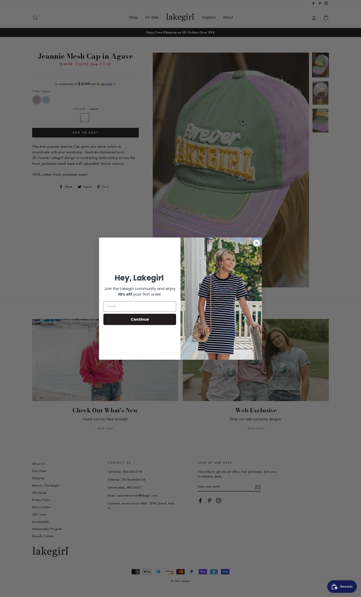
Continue (140, 319)
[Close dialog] (256, 242)
